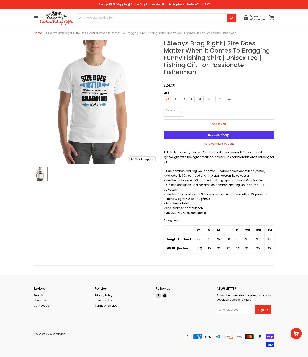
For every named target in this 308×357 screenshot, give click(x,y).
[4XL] (231, 103)
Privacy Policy (103, 295)
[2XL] (210, 103)
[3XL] (220, 103)
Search (38, 295)
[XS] (168, 103)
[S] (176, 103)
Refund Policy (103, 300)
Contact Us (41, 305)
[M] (184, 103)
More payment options (219, 143)
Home (38, 33)
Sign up (263, 310)
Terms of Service (106, 305)
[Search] (231, 18)
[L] (192, 103)
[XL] (200, 103)
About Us (40, 300)
